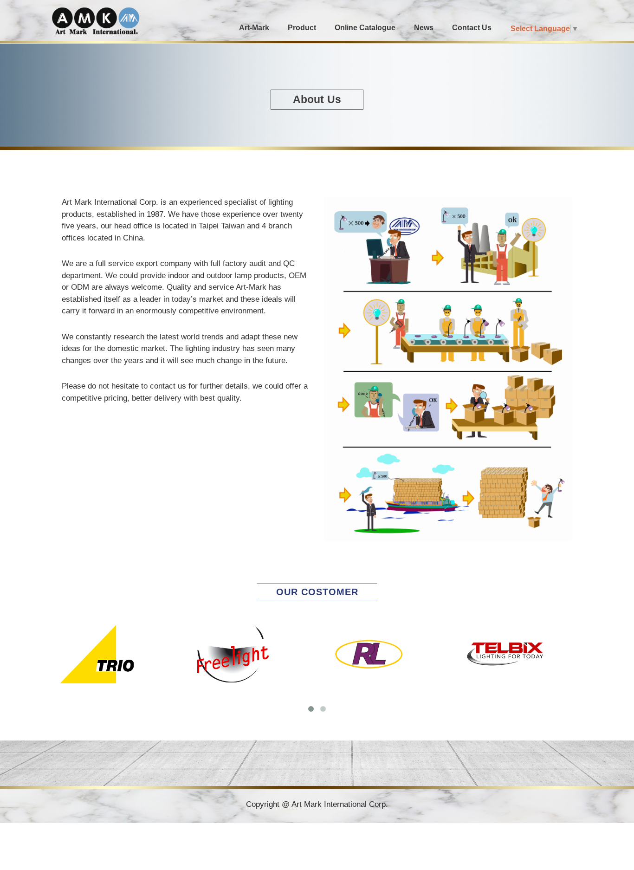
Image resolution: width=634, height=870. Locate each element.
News (423, 28)
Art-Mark (254, 28)
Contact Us (472, 28)
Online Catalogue (365, 28)
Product (302, 28)
